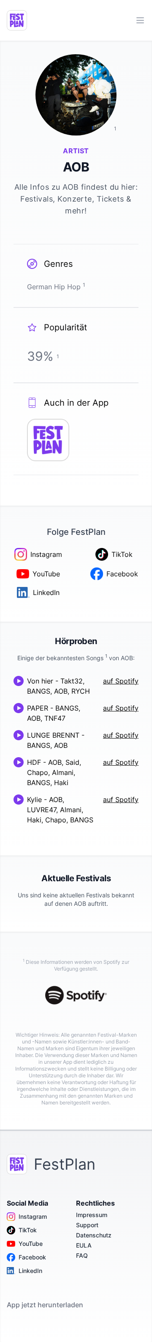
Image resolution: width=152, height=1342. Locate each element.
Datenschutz (93, 1235)
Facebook (32, 1257)
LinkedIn (30, 1270)
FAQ (82, 1255)
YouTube (31, 1243)
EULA (84, 1245)
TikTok (28, 1230)
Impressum (91, 1214)
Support (87, 1225)
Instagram (33, 1216)
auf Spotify (120, 681)
